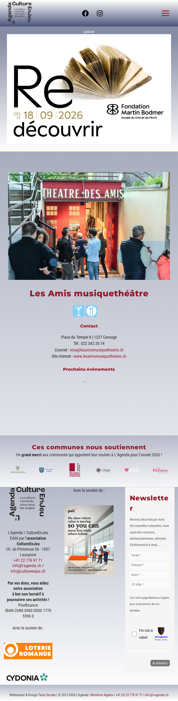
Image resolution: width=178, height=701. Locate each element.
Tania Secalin (47, 695)
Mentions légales (102, 695)
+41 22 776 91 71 (28, 560)
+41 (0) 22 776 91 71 (129, 695)
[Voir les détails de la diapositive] (89, 89)
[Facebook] (85, 13)
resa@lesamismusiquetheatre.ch (97, 349)
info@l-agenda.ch (26, 565)
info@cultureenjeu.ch (28, 571)
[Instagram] (99, 13)
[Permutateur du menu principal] (165, 13)
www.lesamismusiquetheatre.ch (100, 356)
